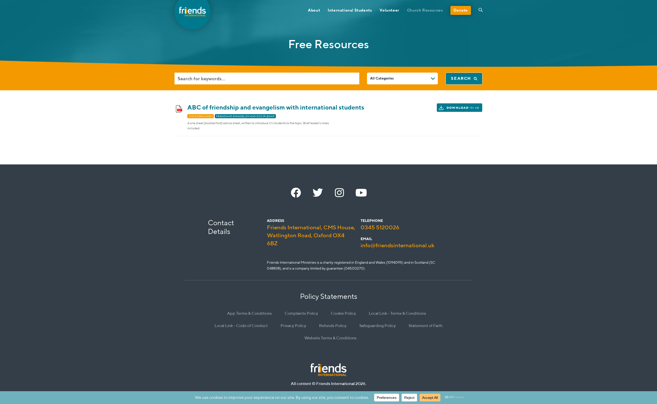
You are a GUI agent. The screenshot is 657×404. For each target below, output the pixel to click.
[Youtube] (361, 192)
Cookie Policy (343, 313)
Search (461, 78)
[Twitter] (317, 192)
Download (463, 108)
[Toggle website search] (480, 10)
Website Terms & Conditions (330, 338)
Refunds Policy (332, 325)
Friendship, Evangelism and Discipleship (245, 116)
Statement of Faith (425, 325)
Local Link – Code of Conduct (241, 325)
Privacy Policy (293, 325)
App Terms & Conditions (249, 313)
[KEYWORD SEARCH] (267, 78)
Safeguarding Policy (377, 325)
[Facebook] (296, 192)
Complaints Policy (301, 313)
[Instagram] (339, 192)
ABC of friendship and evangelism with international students (275, 107)
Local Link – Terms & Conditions (397, 313)
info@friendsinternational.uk (397, 245)
